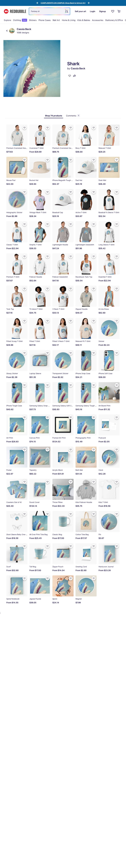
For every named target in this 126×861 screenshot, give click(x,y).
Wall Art (56, 20)
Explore (7, 20)
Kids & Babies (83, 20)
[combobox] (49, 11)
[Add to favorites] (69, 75)
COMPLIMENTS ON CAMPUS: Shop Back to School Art (63, 3)
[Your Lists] (113, 11)
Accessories (97, 20)
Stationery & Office (114, 20)
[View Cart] (119, 11)
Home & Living (68, 20)
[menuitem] (7, 20)
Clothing (19, 20)
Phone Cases (45, 20)
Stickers (33, 20)
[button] (63, 3)
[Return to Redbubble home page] (15, 11)
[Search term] (66, 11)
